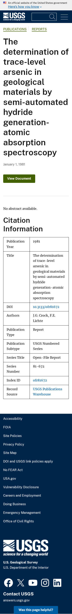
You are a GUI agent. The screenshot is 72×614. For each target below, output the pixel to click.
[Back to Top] (57, 599)
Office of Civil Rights (18, 521)
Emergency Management (22, 513)
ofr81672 (40, 380)
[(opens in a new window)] (8, 582)
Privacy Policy (13, 444)
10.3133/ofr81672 (46, 307)
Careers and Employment (22, 495)
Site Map (10, 453)
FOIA (7, 427)
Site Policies (12, 436)
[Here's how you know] (36, 5)
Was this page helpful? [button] (36, 610)
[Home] (14, 20)
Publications (15, 29)
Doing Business (14, 504)
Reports (39, 29)
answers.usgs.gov (16, 600)
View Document (19, 178)
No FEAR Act (13, 470)
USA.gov (9, 478)
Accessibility (12, 419)
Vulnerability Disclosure (21, 487)
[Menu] (64, 17)
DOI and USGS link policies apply (28, 461)
